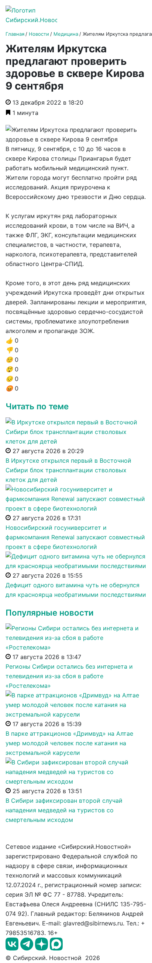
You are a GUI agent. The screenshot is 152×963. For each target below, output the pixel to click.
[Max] (56, 948)
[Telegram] (27, 948)
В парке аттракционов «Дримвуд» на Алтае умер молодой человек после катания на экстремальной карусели (69, 743)
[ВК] (13, 948)
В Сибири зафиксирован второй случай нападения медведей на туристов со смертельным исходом (64, 810)
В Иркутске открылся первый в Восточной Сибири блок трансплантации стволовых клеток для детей (68, 470)
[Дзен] (42, 948)
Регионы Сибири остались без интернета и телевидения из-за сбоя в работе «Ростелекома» (69, 676)
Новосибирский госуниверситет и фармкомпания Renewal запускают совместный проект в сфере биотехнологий (75, 537)
